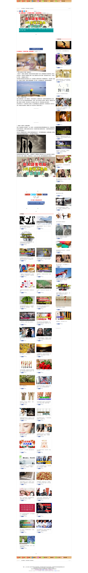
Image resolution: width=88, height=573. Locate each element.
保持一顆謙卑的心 (23, 385)
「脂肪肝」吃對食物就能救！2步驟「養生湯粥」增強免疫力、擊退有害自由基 (27, 275)
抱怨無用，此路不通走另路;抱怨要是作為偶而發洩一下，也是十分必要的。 (44, 259)
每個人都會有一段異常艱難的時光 (62, 50)
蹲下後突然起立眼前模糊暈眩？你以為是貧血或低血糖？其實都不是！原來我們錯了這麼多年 (44, 323)
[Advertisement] (44, 5)
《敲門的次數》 (59, 122)
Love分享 (69, 8)
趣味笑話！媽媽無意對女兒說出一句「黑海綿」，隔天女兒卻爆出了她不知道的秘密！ (63, 137)
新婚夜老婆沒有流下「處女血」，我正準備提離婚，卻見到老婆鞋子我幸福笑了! (27, 418)
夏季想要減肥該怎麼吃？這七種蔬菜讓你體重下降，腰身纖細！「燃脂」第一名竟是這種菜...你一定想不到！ (27, 307)
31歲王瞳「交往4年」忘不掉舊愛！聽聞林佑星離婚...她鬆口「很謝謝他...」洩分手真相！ (44, 434)
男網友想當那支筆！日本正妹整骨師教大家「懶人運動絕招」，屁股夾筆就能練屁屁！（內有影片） (63, 80)
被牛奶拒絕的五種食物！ (61, 221)
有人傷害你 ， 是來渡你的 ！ (25, 353)
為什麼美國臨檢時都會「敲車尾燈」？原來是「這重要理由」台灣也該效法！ (63, 208)
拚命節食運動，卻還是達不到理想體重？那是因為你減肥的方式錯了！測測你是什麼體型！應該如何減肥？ (27, 371)
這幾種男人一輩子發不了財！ (61, 321)
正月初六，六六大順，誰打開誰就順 (27, 449)
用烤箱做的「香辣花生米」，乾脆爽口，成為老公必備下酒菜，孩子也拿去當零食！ (44, 482)
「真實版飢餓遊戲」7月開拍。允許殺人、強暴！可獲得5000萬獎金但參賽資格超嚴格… (44, 339)
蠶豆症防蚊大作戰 (59, 193)
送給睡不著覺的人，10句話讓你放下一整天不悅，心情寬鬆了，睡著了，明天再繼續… (27, 466)
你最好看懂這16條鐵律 (60, 307)
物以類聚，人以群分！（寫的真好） (44, 369)
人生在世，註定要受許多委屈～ (62, 93)
